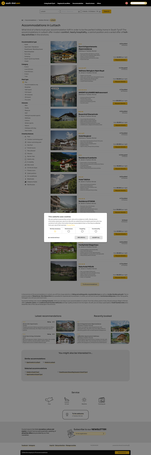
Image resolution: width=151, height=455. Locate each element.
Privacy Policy (71, 225)
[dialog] (75, 227)
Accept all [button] (96, 237)
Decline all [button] (81, 237)
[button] (53, 237)
